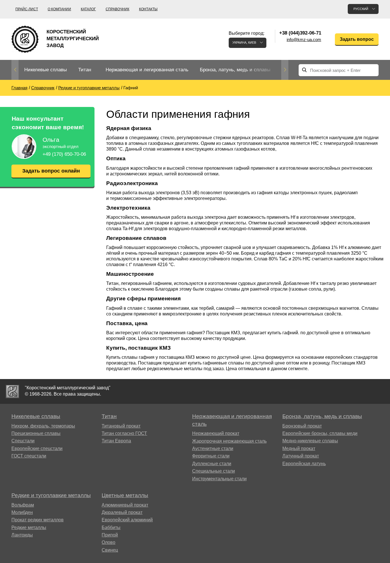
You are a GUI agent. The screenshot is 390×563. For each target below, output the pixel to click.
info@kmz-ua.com (304, 39)
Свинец (110, 550)
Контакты (148, 9)
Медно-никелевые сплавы (310, 440)
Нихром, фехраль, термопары (43, 426)
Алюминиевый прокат (125, 505)
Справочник (117, 9)
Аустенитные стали (212, 448)
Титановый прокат (121, 426)
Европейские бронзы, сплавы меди (319, 433)
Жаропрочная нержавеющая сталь (229, 441)
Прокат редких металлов (37, 519)
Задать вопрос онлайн (51, 171)
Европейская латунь (304, 463)
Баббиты (111, 527)
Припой (110, 534)
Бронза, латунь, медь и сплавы (235, 69)
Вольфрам (22, 505)
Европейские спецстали (37, 448)
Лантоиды (22, 534)
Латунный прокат (300, 455)
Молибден (22, 512)
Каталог (88, 9)
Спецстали (23, 440)
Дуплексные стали (211, 463)
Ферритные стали (211, 455)
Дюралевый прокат (122, 512)
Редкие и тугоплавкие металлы (51, 495)
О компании (59, 9)
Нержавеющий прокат (215, 433)
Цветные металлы (125, 495)
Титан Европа (116, 440)
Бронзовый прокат (302, 426)
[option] (46, 70)
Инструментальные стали (219, 478)
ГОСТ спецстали (28, 455)
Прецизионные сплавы (36, 433)
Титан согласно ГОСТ (124, 433)
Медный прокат (298, 448)
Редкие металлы (28, 527)
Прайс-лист (26, 9)
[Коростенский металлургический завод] (12, 391)
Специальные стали (213, 471)
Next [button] (284, 70)
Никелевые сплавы (45, 69)
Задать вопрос (357, 39)
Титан (84, 69)
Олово (108, 542)
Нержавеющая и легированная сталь (147, 69)
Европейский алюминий (127, 519)
